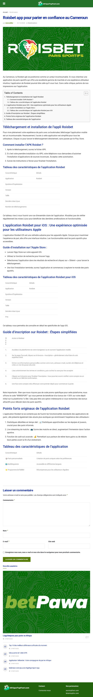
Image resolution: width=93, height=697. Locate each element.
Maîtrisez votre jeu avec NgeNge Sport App (24, 668)
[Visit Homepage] (48, 3)
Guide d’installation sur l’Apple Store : (22, 108)
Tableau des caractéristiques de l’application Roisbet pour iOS (31, 110)
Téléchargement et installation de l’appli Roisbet (25, 97)
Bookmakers (14, 12)
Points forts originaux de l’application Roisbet (23, 116)
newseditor (9, 23)
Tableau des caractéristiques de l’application (23, 119)
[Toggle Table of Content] (85, 93)
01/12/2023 (21, 23)
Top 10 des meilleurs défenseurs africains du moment (28, 645)
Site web (51, 541)
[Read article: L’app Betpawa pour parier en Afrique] (46, 602)
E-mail (6, 541)
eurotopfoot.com (72, 690)
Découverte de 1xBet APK (18, 653)
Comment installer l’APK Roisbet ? (21, 99)
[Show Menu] (4, 3)
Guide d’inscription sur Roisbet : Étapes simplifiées (25, 113)
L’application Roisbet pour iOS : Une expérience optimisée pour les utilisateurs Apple (38, 105)
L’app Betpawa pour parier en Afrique (17, 636)
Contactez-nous (45, 690)
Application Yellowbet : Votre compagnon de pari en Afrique (30, 660)
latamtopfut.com (72, 693)
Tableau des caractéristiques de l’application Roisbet (28, 102)
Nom (5, 531)
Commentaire (9, 500)
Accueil (5, 12)
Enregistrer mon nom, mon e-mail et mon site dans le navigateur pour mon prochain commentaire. (43, 552)
